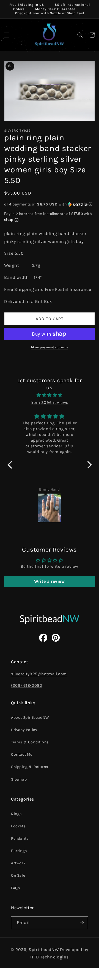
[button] (7, 35)
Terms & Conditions (30, 742)
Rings (16, 814)
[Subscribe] (82, 922)
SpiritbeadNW (44, 949)
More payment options (49, 347)
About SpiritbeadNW (30, 717)
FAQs (15, 888)
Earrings (19, 850)
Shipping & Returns (29, 766)
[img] (49, 395)
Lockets (18, 826)
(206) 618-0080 (26, 685)
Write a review (49, 581)
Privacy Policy (24, 730)
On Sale (18, 875)
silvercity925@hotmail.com (39, 673)
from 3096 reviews (49, 402)
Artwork (18, 863)
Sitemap (19, 779)
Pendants (20, 838)
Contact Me (21, 754)
